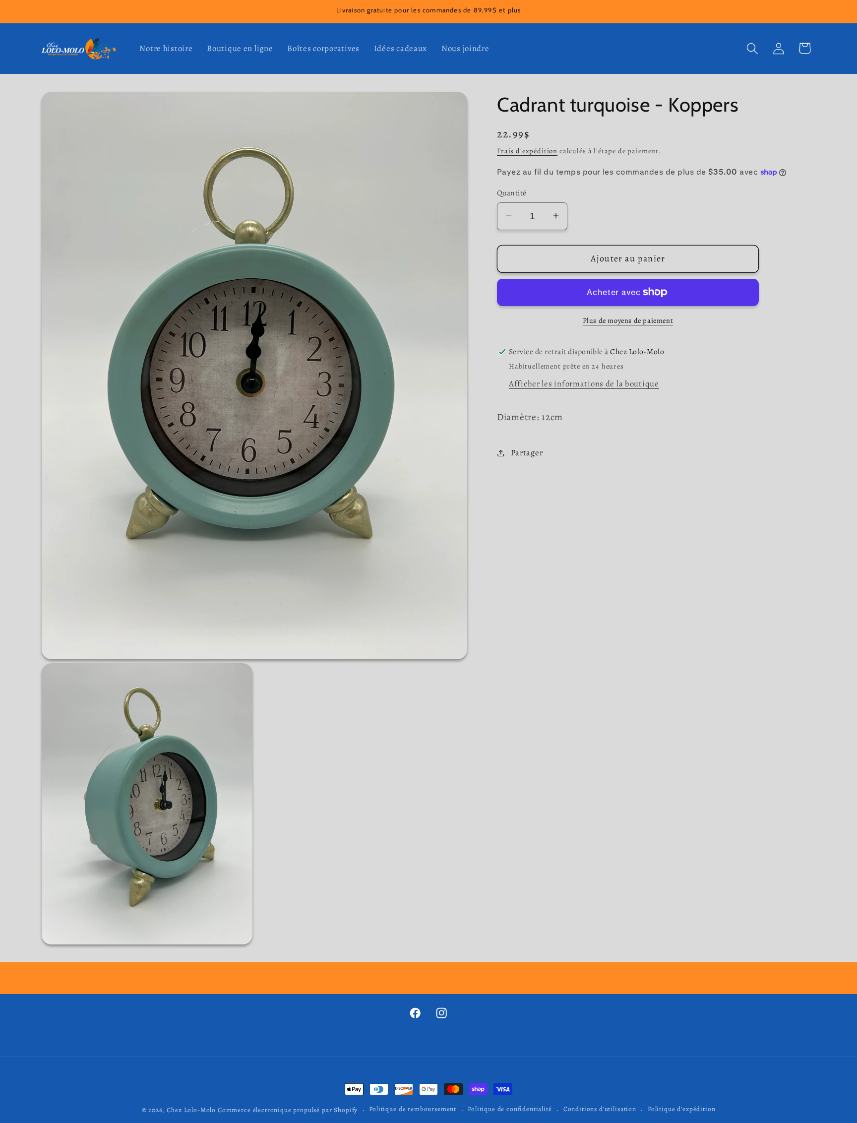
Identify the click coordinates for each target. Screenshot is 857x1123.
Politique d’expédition (681, 1109)
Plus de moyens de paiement (628, 320)
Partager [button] (527, 452)
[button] (752, 48)
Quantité (512, 192)
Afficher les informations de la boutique (584, 383)
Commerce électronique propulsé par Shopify (288, 1110)
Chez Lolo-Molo (191, 1110)
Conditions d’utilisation (599, 1109)
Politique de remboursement (412, 1109)
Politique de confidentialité (510, 1109)
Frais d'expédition (527, 151)
